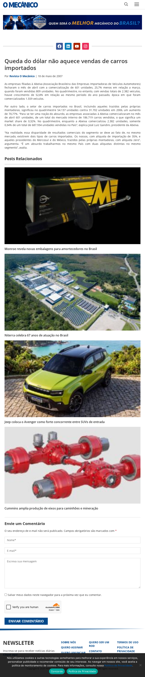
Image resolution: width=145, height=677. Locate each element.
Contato (95, 651)
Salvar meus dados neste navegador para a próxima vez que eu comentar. (55, 595)
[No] (140, 665)
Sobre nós (68, 642)
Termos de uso (127, 642)
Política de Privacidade (126, 649)
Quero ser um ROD (99, 644)
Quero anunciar (73, 652)
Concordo (57, 671)
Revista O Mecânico (20, 5)
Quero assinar (72, 647)
